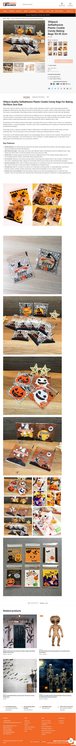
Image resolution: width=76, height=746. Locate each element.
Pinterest (61, 721)
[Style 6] (50, 53)
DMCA (26, 725)
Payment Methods (46, 726)
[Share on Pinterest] (58, 88)
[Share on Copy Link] (70, 88)
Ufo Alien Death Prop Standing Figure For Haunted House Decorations (54, 651)
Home (4, 18)
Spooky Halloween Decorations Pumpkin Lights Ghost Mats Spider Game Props (19, 651)
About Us (27, 721)
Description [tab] (26, 97)
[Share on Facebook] (52, 88)
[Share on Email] (64, 88)
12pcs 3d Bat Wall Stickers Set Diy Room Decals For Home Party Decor (18, 696)
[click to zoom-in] (24, 41)
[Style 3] (55, 48)
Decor (8, 18)
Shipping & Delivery (47, 728)
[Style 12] (65, 43)
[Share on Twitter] (55, 88)
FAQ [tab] (48, 97)
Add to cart (63, 61)
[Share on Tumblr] (61, 88)
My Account (62, 5)
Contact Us (27, 723)
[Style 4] (60, 48)
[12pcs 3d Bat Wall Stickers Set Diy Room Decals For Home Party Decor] (20, 676)
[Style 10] (55, 43)
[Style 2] (50, 48)
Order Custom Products (55, 78)
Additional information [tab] (38, 97)
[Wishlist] (35, 617)
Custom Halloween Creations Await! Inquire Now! (59, 742)
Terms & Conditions (30, 727)
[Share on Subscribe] (67, 88)
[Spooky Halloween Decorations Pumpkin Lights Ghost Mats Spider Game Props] (20, 631)
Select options (20, 657)
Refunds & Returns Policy (48, 730)
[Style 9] (65, 53)
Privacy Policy (28, 729)
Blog (26, 731)
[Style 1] (50, 43)
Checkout (70, 5)
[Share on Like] (49, 88)
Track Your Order (46, 721)
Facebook (61, 723)
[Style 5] (65, 48)
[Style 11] (60, 43)
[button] (42, 41)
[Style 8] (60, 53)
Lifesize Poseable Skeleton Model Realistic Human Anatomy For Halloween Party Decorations (55, 696)
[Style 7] (55, 53)
